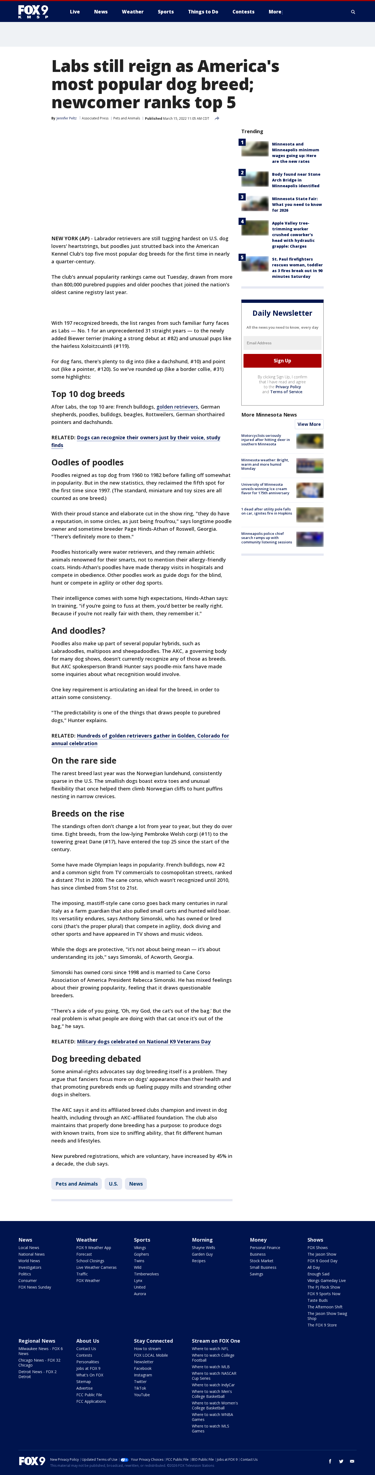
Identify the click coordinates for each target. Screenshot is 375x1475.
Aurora (140, 1293)
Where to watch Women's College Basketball (215, 1405)
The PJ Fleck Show (323, 1287)
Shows (315, 1239)
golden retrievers (177, 406)
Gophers (141, 1254)
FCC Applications (91, 1401)
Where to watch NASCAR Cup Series (214, 1376)
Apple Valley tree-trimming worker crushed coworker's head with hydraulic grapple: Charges (293, 234)
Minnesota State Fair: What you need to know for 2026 (297, 204)
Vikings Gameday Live (326, 1280)
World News (29, 1260)
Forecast (84, 1254)
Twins (139, 1260)
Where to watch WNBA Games (212, 1417)
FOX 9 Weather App (93, 1247)
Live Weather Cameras (96, 1267)
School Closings (90, 1260)
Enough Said (318, 1273)
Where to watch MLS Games (210, 1428)
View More (309, 424)
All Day (313, 1267)
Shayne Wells (203, 1247)
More (275, 12)
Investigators (29, 1267)
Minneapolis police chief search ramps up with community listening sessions (266, 537)
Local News (28, 1247)
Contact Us (86, 1348)
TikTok (140, 1388)
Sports (142, 1239)
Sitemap (83, 1381)
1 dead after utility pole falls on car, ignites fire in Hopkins (266, 511)
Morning (202, 1239)
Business (258, 1254)
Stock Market (261, 1260)
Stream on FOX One (216, 1340)
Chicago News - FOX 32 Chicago (39, 1362)
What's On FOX (89, 1375)
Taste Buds (317, 1300)
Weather (87, 1239)
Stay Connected (153, 1340)
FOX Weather (88, 1280)
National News (31, 1254)
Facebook (143, 1368)
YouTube (142, 1394)
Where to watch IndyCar (213, 1384)
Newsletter (143, 1361)
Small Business (263, 1267)
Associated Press (95, 118)
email (352, 1461)
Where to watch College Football (213, 1358)
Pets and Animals (126, 118)
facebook (330, 1461)
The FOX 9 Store (322, 1325)
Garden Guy (202, 1254)
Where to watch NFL (210, 1348)
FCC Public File (89, 1394)
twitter (341, 1461)
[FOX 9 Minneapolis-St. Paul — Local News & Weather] (36, 11)
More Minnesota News (269, 414)
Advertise (84, 1388)
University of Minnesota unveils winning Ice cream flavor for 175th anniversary (265, 488)
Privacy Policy (288, 386)
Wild (137, 1267)
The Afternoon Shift (325, 1306)
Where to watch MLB (211, 1366)
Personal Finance (265, 1247)
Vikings (140, 1247)
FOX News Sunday (34, 1287)
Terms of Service (286, 391)
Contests (84, 1355)
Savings (256, 1273)
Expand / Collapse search (353, 12)
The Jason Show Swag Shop (327, 1316)
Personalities (87, 1361)
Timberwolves (146, 1273)
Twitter (140, 1381)
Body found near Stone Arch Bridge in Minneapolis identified (296, 180)
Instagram (143, 1375)
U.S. (113, 1183)
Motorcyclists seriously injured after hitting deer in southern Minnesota (265, 439)
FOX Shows (317, 1247)
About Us (87, 1340)
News (136, 1183)
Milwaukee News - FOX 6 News (40, 1351)
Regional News (36, 1340)
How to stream (147, 1348)
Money (258, 1239)
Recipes (199, 1260)
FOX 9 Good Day (322, 1260)
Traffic (82, 1273)
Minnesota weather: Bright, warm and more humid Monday (265, 464)
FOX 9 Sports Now (323, 1293)
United (139, 1287)
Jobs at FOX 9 (88, 1368)
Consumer (27, 1280)
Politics (24, 1273)
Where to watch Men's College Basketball (212, 1394)
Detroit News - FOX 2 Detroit (37, 1374)
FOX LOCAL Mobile (151, 1355)
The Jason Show (321, 1254)
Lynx (138, 1280)
